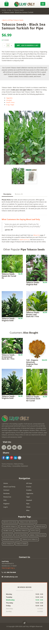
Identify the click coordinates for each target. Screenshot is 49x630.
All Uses (29, 483)
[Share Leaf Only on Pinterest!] (11, 457)
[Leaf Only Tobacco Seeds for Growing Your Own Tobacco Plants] (31, 176)
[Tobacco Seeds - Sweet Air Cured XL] (12, 264)
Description (7, 194)
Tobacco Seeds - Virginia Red (33, 283)
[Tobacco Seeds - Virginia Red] (36, 268)
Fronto (28, 487)
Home (5, 483)
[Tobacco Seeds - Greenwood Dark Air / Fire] (12, 346)
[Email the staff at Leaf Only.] (14, 447)
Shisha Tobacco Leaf (37, 535)
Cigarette (9, 98)
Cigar (28, 497)
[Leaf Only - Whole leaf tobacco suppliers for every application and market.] (24, 4)
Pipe (27, 504)
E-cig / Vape (10, 105)
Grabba (29, 490)
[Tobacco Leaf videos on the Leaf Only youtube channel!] (19, 447)
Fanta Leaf (35, 531)
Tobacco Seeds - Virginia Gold (8, 319)
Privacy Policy (6, 466)
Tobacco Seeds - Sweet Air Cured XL (9, 276)
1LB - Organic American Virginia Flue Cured (32, 363)
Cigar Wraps (7, 535)
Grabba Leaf (7, 531)
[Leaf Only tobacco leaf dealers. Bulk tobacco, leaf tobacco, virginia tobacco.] (16, 419)
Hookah (9, 100)
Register (6, 504)
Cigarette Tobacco (10, 526)
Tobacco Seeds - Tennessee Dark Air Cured (33, 398)
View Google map (8, 568)
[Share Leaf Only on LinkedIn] (15, 457)
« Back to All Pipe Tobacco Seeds (12, 20)
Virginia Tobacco (21, 531)
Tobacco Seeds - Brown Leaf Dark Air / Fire (33, 314)
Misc (28, 510)
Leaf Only (5, 561)
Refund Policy (18, 464)
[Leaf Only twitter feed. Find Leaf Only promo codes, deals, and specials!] (9, 447)
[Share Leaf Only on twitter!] (7, 457)
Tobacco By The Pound (28, 522)
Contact (6, 490)
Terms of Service (7, 464)
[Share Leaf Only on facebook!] (3, 457)
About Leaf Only (9, 487)
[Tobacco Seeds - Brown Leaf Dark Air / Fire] (36, 301)
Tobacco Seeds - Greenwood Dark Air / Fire (8, 357)
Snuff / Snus (10, 102)
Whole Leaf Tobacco (30, 539)
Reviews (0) (19, 194)
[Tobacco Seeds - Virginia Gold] (12, 304)
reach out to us (24, 240)
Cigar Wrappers (21, 535)
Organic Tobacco (26, 526)
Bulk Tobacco (8, 544)
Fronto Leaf (40, 526)
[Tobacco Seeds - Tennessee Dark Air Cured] (36, 382)
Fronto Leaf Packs (10, 522)
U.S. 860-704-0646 (9, 572)
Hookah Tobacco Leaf (11, 539)
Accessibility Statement (20, 466)
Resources (7, 497)
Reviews (6, 493)
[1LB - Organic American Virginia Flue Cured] (36, 348)
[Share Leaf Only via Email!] (19, 457)
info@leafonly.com (11, 577)
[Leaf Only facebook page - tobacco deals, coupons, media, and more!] (4, 447)
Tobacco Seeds (21, 544)
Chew (28, 507)
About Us (36, 235)
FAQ (4, 500)
